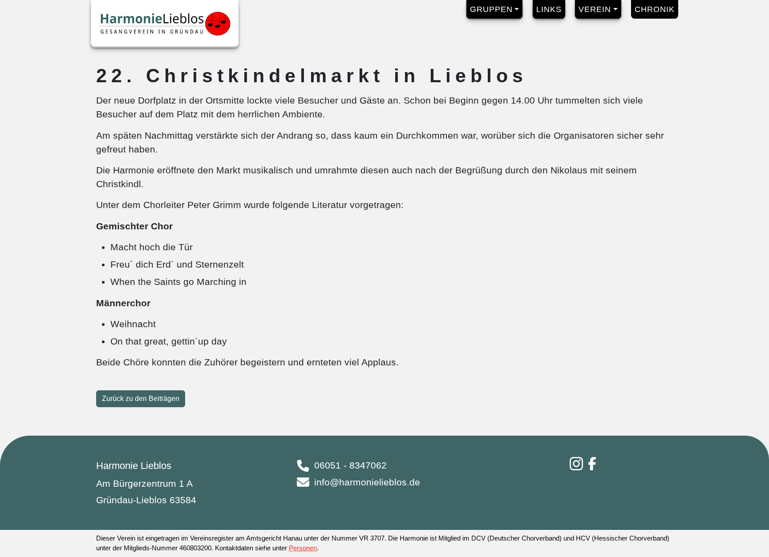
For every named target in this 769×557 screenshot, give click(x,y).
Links (549, 9)
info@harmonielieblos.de (367, 482)
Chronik (655, 9)
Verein (595, 9)
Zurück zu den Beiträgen (140, 398)
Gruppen (491, 9)
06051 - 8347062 (350, 465)
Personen (303, 548)
